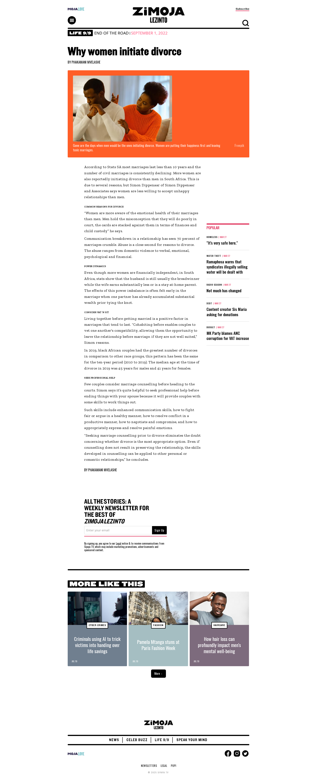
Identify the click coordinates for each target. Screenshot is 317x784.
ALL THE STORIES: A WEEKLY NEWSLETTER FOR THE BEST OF (116, 511)
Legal (118, 543)
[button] (73, 17)
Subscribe (242, 8)
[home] (158, 14)
